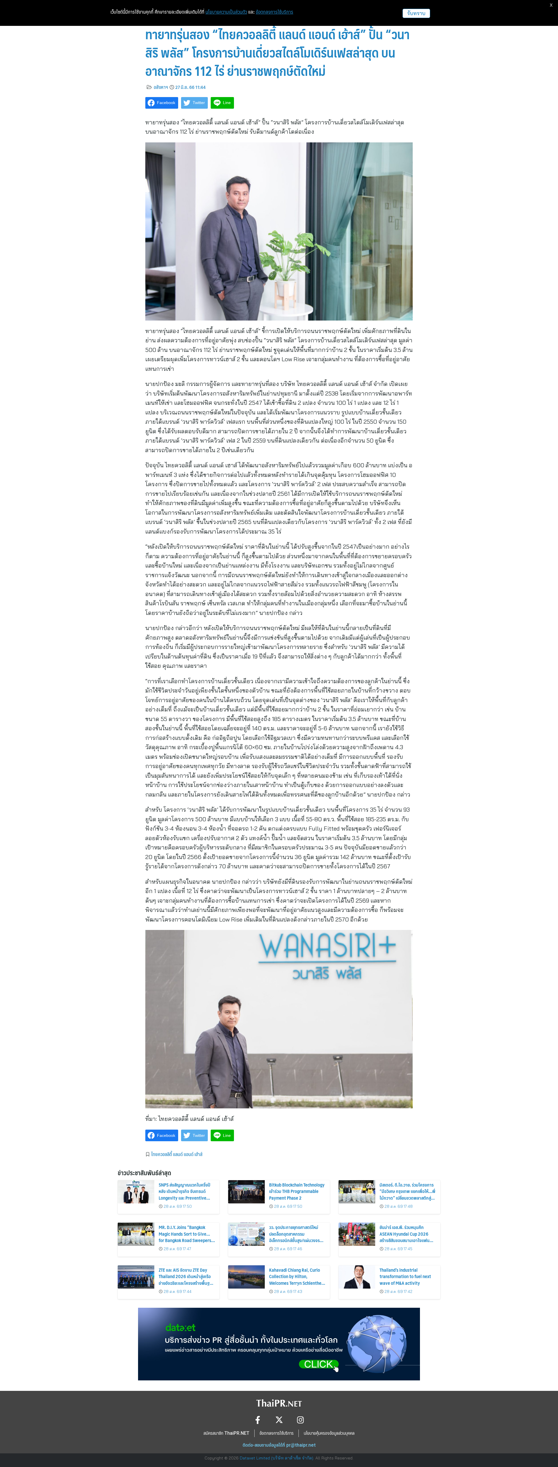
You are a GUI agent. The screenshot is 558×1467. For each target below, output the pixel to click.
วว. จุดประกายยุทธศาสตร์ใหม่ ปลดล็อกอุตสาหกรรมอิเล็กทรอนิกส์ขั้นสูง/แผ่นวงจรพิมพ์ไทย (294, 1236)
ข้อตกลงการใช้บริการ (274, 12)
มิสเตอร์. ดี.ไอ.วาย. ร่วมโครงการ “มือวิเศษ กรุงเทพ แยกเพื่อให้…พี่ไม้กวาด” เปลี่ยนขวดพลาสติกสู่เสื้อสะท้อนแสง (407, 1194)
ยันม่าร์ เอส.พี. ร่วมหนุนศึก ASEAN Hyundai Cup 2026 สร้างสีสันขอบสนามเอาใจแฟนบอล (405, 1236)
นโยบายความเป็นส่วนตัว (226, 12)
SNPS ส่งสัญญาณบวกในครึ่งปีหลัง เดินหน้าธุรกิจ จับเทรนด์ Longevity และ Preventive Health (184, 1194)
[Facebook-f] (258, 1420)
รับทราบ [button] (416, 13)
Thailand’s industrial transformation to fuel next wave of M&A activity (405, 1276)
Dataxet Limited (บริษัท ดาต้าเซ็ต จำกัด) (276, 1458)
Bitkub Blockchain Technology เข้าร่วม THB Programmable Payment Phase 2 (297, 1191)
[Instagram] (301, 1420)
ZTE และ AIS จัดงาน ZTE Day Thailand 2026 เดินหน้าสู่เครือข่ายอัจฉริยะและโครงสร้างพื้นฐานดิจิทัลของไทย (186, 1279)
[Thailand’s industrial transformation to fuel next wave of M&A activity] (357, 1277)
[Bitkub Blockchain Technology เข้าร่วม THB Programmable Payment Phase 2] (246, 1191)
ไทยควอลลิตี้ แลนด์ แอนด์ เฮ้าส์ (177, 1154)
